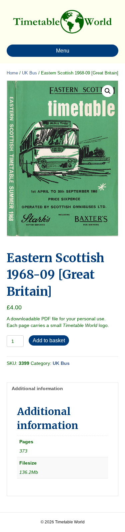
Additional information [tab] (37, 388)
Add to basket (49, 340)
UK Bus (29, 72)
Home (12, 72)
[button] (108, 91)
